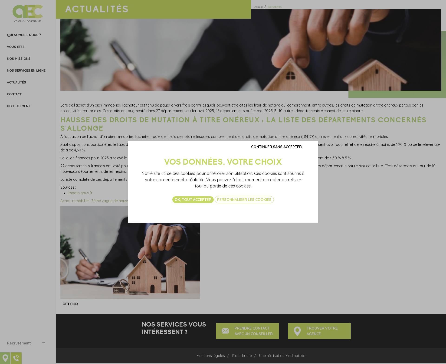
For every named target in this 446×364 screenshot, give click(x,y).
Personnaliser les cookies (244, 199)
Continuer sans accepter (276, 146)
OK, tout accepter (193, 199)
